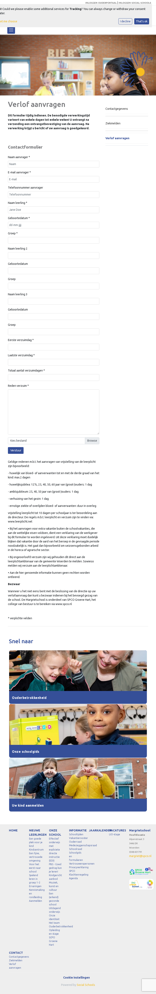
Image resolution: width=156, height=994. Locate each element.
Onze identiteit (54, 917)
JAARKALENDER (96, 830)
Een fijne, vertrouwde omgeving (35, 857)
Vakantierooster (76, 838)
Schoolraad (75, 849)
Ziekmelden (112, 123)
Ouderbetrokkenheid (56, 926)
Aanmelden (35, 900)
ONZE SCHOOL (55, 832)
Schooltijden (76, 834)
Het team (54, 922)
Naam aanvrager (19, 157)
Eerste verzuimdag (21, 340)
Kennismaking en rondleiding (36, 893)
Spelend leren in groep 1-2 (34, 879)
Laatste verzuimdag (21, 355)
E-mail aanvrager (19, 172)
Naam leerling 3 (17, 294)
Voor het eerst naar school (35, 868)
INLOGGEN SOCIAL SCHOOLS (135, 3)
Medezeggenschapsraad (76, 845)
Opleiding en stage (54, 932)
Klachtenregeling (76, 874)
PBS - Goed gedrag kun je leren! (55, 868)
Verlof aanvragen (117, 138)
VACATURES (116, 830)
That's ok (141, 21)
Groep (13, 233)
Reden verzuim (18, 385)
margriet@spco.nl (140, 856)
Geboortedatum (19, 218)
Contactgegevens (116, 108)
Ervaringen (35, 886)
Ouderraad (75, 841)
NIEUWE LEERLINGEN (36, 832)
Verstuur (15, 450)
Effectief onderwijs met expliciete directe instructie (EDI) (54, 849)
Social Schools (86, 984)
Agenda (73, 878)
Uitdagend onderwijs (55, 910)
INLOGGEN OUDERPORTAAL (101, 3)
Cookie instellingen (76, 977)
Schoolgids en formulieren (76, 856)
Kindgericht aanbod (55, 877)
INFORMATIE (76, 830)
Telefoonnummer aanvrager (25, 187)
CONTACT (16, 952)
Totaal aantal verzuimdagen (26, 370)
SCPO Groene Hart (53, 941)
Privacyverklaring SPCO (76, 869)
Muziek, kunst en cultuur (53, 886)
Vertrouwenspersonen (76, 863)
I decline (125, 21)
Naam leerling (17, 202)
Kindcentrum (36, 849)
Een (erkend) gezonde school (54, 899)
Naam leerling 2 (17, 248)
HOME (13, 830)
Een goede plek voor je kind (35, 842)
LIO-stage (114, 834)
